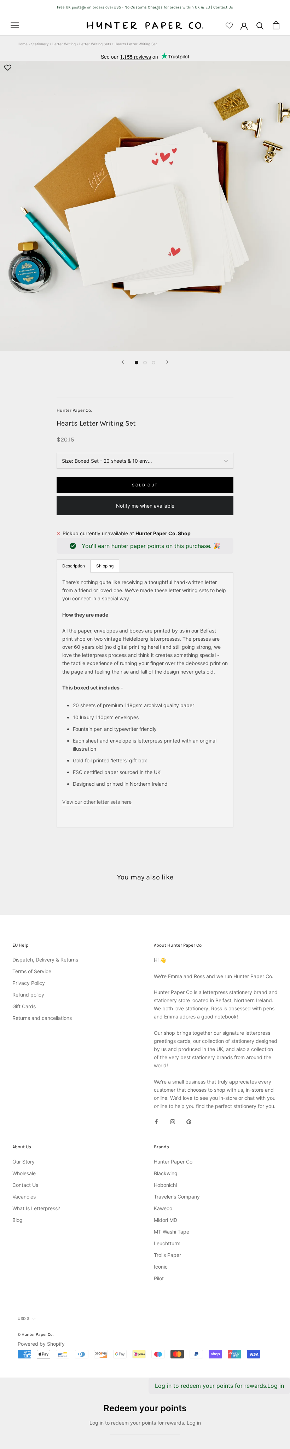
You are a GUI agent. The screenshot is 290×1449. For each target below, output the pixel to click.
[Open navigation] (15, 25)
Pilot (159, 1278)
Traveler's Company (177, 1197)
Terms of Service (31, 971)
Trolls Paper (167, 1255)
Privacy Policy (28, 983)
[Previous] (123, 362)
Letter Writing (64, 44)
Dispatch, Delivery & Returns (45, 960)
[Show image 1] (136, 362)
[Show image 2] (145, 362)
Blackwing (166, 1173)
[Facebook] (156, 1121)
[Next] (167, 362)
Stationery (40, 44)
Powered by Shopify (41, 1344)
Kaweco (163, 1208)
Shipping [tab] (105, 565)
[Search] (260, 25)
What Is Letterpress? (36, 1208)
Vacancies (24, 1197)
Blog (17, 1220)
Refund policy (28, 995)
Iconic (161, 1267)
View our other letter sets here (97, 802)
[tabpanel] (145, 699)
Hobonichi (165, 1185)
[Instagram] (172, 1121)
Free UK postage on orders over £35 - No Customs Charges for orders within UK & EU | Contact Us (145, 7)
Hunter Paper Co (173, 1162)
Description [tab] (73, 565)
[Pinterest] (188, 1121)
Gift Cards (24, 1006)
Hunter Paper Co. (74, 410)
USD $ (24, 1318)
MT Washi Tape (171, 1232)
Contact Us (25, 1185)
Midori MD (165, 1220)
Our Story (23, 1162)
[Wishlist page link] (229, 25)
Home (23, 44)
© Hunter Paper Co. (35, 1334)
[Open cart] (276, 25)
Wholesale (24, 1173)
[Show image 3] (153, 362)
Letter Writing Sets (95, 44)
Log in (275, 1385)
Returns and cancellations (42, 1018)
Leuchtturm (167, 1243)
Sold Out (145, 485)
